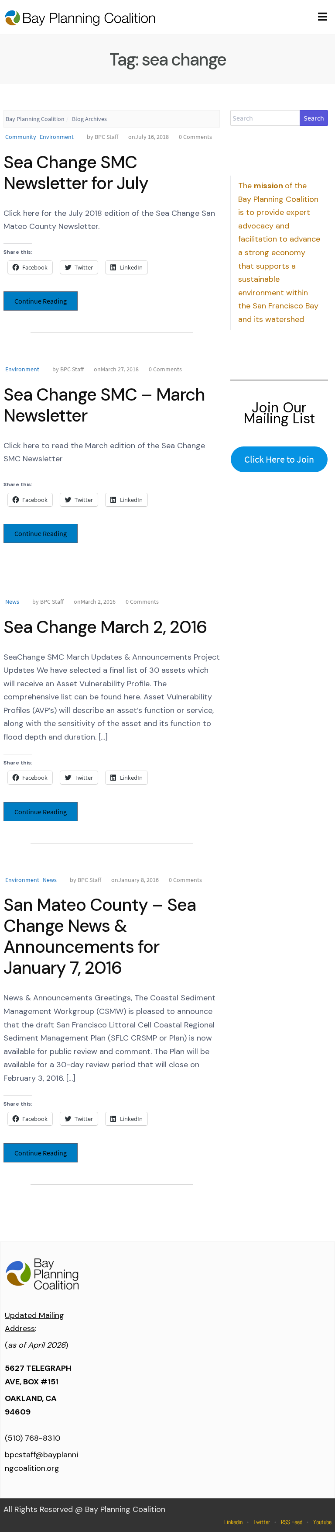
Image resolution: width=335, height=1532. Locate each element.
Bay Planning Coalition (35, 119)
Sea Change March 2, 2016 (105, 627)
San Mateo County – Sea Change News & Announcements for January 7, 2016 (99, 936)
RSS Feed (291, 1522)
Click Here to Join (279, 459)
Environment (57, 137)
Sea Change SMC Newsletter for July (75, 172)
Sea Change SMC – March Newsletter (104, 405)
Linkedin (233, 1522)
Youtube (322, 1522)
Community (20, 137)
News (12, 601)
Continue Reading (40, 301)
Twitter (261, 1522)
